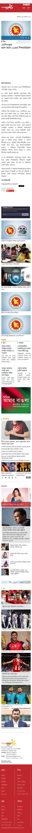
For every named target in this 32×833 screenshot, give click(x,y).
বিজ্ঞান (3, 791)
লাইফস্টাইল (6, 419)
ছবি (18, 819)
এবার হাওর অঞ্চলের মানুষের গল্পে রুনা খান (20, 563)
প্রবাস (2, 788)
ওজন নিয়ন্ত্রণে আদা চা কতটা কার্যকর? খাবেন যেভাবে (15, 454)
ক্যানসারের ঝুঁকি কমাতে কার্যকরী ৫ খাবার (12, 449)
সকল (28, 8)
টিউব (18, 816)
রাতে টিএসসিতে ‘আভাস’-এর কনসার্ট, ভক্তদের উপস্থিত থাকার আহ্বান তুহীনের (19, 572)
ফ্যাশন (3, 807)
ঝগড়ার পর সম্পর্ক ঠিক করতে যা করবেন (11, 451)
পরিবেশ (19, 813)
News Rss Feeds (6, 825)
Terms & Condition (6, 822)
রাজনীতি (3, 782)
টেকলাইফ (19, 788)
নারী (2, 816)
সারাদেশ (3, 778)
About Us (3, 794)
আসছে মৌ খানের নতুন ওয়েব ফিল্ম (19, 554)
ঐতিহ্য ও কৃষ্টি (21, 785)
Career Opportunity (22, 794)
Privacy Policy (21, 791)
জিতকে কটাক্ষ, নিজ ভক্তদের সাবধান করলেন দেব (18, 546)
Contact (19, 825)
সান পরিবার (20, 822)
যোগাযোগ (20, 807)
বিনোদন (5, 486)
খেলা (4, 588)
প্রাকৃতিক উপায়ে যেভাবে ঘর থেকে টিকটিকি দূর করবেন (15, 461)
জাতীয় (3, 775)
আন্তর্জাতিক (4, 785)
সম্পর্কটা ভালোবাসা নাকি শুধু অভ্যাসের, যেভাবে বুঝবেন (15, 447)
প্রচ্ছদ (23, 8)
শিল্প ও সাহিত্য (21, 782)
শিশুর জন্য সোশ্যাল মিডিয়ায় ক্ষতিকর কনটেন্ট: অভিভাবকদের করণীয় (13, 457)
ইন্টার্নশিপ (19, 810)
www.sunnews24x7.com (14, 758)
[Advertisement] (16, 66)
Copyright (4, 828)
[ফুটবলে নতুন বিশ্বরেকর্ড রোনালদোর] (16, 599)
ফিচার (2, 810)
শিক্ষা (4, 41)
